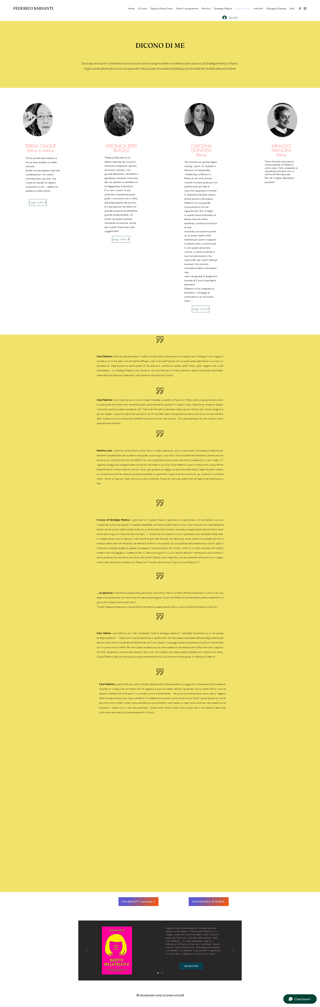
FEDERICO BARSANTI (33, 8)
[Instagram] (305, 8)
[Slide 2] (162, 973)
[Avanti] (233, 950)
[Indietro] (86, 950)
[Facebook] (300, 8)
